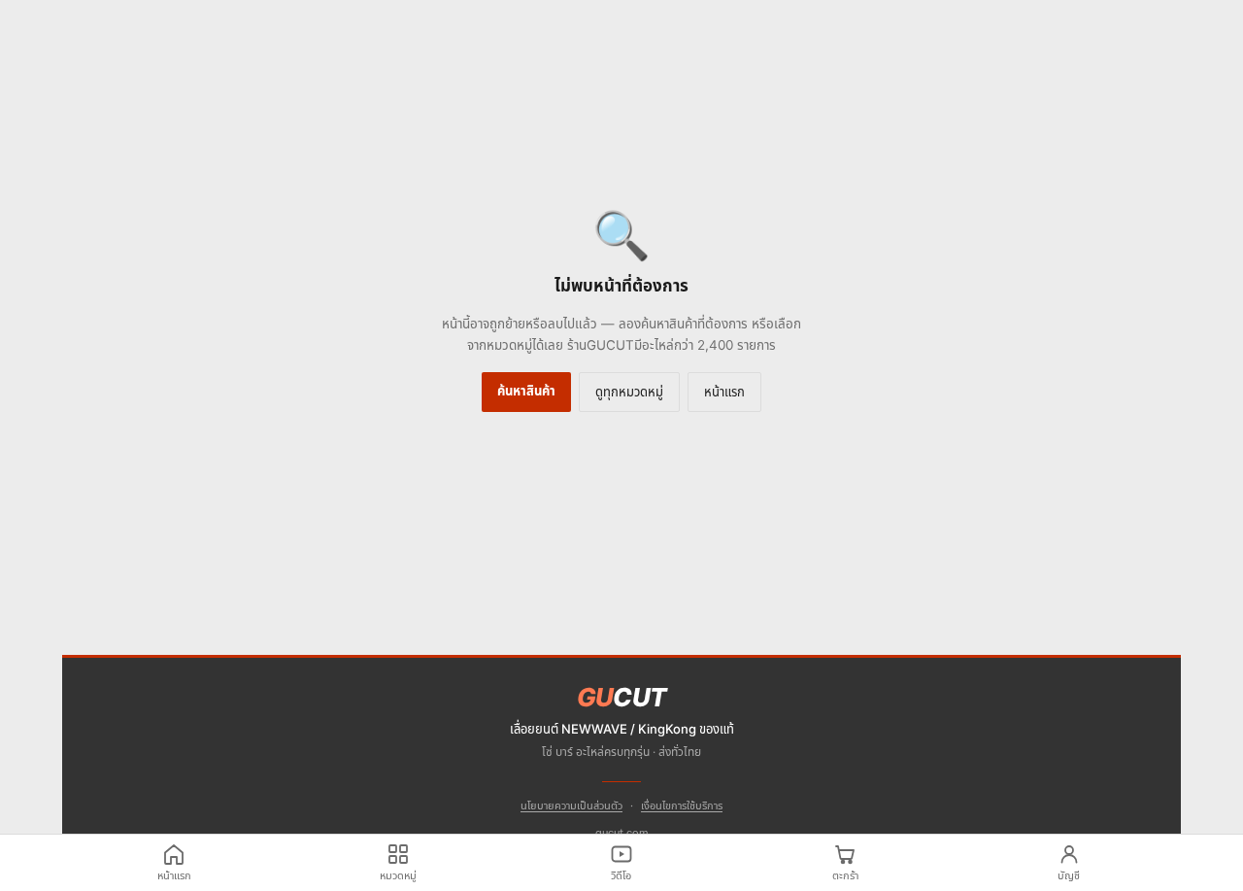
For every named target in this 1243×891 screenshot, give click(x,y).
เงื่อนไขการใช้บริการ (681, 805)
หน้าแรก (724, 391)
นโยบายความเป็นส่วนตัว (571, 805)
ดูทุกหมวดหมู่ (629, 391)
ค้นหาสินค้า (526, 390)
